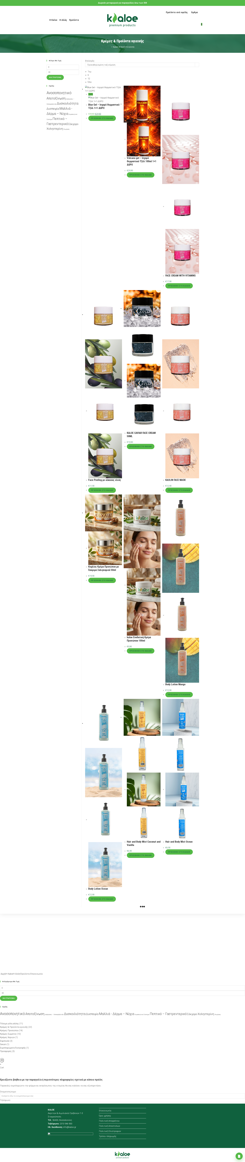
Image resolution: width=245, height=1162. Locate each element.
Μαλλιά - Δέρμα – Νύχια (116, 1014)
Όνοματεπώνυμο (8, 1091)
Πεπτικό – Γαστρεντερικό (168, 1014)
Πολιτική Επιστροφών (110, 1131)
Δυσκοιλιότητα (67, 103)
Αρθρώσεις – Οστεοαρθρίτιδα (54, 1014)
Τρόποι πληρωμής (107, 1136)
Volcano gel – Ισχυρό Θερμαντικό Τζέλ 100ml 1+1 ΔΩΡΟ (141, 161)
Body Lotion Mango (175, 684)
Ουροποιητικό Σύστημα (142, 1014)
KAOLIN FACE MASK (175, 479)
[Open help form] (239, 1156)
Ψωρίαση (66, 129)
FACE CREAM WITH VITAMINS (180, 275)
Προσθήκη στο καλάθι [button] (102, 118)
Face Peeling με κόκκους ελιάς (104, 479)
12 (89, 78)
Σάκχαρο (73, 124)
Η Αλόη (16, 974)
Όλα (89, 82)
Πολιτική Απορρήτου (109, 1121)
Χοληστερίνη (55, 128)
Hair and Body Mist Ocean (179, 841)
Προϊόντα (25, 974)
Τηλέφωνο (5, 1100)
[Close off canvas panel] (2, 1060)
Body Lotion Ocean (98, 888)
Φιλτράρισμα (55, 77)
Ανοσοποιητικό (59, 93)
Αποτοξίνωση (56, 98)
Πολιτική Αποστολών (109, 1126)
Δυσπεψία (53, 108)
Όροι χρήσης (105, 1115)
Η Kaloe (9, 974)
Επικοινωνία (105, 1110)
